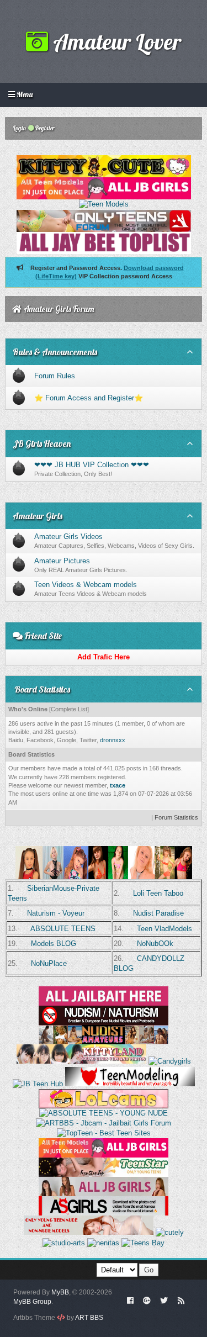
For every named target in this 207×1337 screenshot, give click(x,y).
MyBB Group (32, 1302)
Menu (24, 94)
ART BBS (89, 1318)
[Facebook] (130, 1300)
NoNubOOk (155, 943)
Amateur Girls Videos (68, 536)
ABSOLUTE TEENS (62, 928)
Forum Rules (54, 376)
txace (117, 785)
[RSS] (181, 1300)
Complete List (69, 709)
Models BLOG (53, 943)
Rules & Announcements (55, 351)
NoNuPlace (49, 963)
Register (44, 128)
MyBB (60, 1292)
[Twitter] (164, 1300)
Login (19, 128)
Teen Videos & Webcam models (85, 584)
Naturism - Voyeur (55, 913)
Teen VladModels (164, 928)
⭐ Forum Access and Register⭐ (88, 398)
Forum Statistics (176, 817)
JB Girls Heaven (42, 443)
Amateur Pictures (62, 561)
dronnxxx (112, 740)
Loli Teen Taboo (158, 893)
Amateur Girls (37, 515)
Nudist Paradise (158, 913)
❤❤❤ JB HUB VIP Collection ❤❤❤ (91, 465)
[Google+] (147, 1300)
